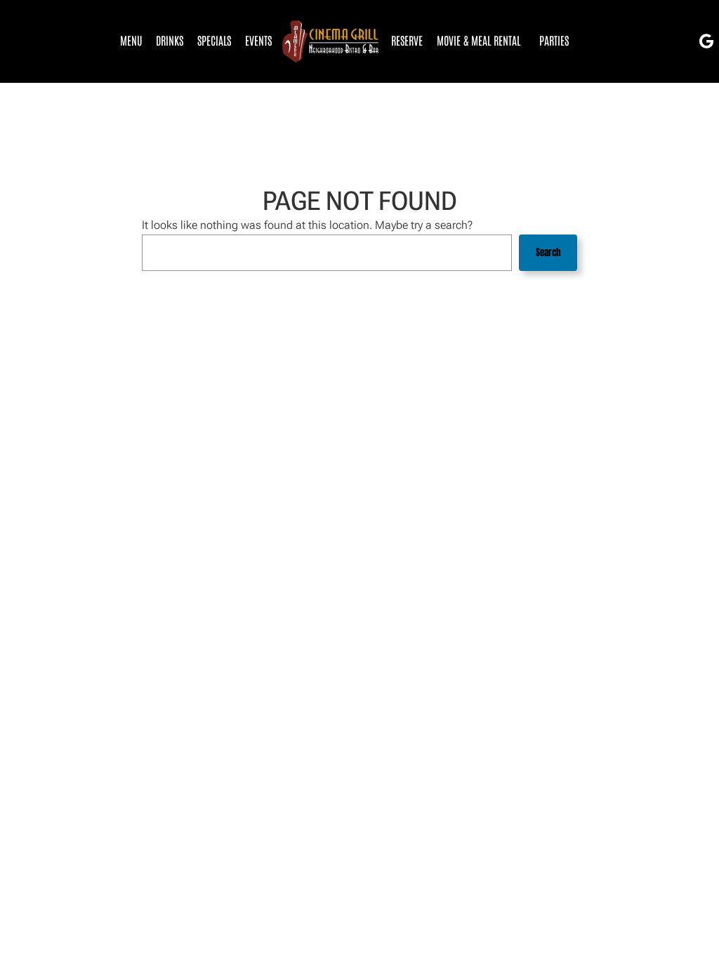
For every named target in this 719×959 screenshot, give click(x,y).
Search (548, 252)
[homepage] (331, 41)
